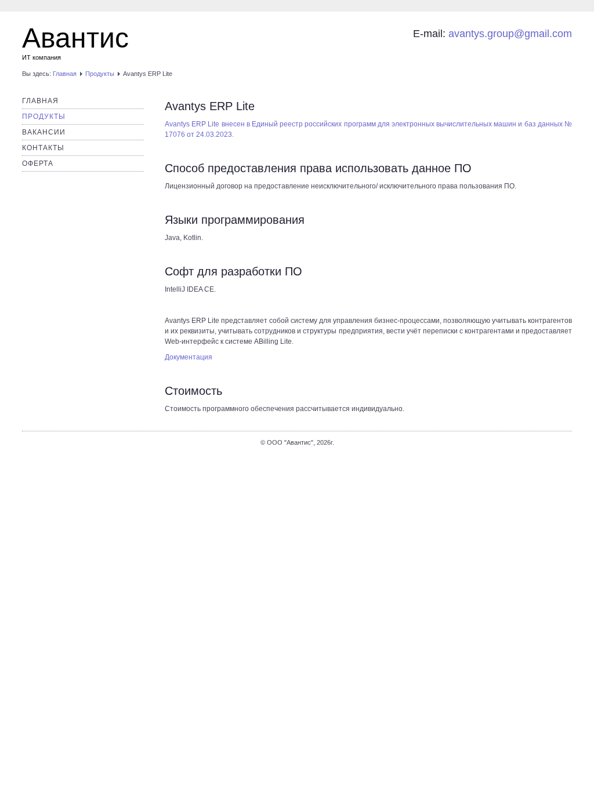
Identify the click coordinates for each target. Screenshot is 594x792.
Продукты (99, 73)
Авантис (75, 38)
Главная (65, 73)
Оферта (37, 163)
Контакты (43, 148)
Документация (188, 357)
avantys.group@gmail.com (510, 33)
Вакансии (44, 132)
